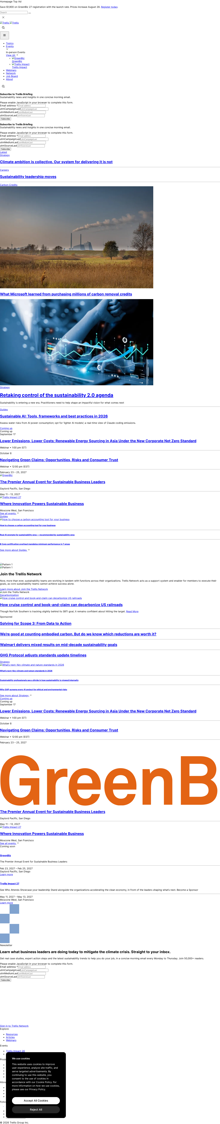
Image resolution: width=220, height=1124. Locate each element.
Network (11, 73)
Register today (109, 6)
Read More (132, 611)
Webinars (11, 70)
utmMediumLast (9, 112)
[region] (36, 1085)
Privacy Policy (37, 1089)
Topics (9, 43)
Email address (9, 105)
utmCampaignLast (10, 108)
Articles (10, 1037)
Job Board (12, 76)
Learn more (24, 589)
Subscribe (5, 119)
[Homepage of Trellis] (110, 1022)
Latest (3, 152)
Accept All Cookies (36, 1100)
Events (10, 46)
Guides (4, 409)
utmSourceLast (8, 115)
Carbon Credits (8, 184)
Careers (4, 169)
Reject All (36, 1109)
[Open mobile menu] (4, 35)
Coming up (6, 428)
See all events (8, 513)
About (9, 79)
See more (13, 550)
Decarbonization (9, 595)
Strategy (5, 155)
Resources (12, 1034)
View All (11, 55)
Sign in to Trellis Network (14, 1025)
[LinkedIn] (2, 1105)
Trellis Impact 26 (15, 1050)
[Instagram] (5, 1105)
